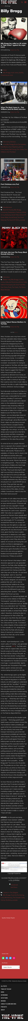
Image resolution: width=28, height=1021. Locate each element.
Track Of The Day (6, 989)
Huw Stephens (13, 147)
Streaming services (7, 75)
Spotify (21, 72)
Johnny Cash (22, 282)
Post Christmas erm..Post (10, 184)
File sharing (20, 895)
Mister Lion (16, 332)
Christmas (4, 212)
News (5, 70)
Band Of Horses (8, 210)
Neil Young (12, 149)
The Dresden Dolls (18, 897)
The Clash (15, 287)
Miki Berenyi (8, 897)
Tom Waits (20, 149)
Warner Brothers (6, 900)
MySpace (8, 215)
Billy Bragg (6, 72)
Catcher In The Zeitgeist (10, 892)
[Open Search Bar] (22, 2)
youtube (22, 220)
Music (7, 149)
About (3, 1010)
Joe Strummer (13, 282)
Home (2, 6)
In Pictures (4, 998)
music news (14, 72)
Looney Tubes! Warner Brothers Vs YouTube (13, 323)
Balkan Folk (6, 279)
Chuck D (13, 895)
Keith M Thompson (7, 285)
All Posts (4, 986)
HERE (13, 646)
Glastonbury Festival (14, 212)
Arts (4, 144)
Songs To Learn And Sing (8, 1004)
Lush (2, 897)
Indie (6, 282)
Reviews (13, 142)
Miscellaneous (7, 207)
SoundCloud (13, 217)
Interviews (6, 142)
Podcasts (4, 1007)
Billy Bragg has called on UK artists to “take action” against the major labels (14, 45)
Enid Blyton (4, 147)
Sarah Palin (15, 215)
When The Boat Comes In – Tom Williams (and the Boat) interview (13, 108)
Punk (9, 287)
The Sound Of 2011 (13, 220)
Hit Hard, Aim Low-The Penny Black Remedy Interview (14, 253)
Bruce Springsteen (20, 144)
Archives (4, 963)
